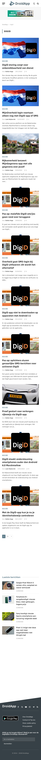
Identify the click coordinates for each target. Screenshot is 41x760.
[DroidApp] (19, 3)
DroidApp (5, 24)
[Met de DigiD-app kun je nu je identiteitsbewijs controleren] (20, 495)
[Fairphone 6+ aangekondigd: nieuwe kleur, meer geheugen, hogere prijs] (8, 599)
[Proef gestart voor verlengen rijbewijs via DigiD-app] (20, 394)
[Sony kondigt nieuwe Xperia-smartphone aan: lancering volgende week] (8, 616)
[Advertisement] (20, 557)
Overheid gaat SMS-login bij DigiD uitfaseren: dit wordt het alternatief (18, 264)
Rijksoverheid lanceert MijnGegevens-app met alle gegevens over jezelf (17, 163)
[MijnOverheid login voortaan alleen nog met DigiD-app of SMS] (20, 96)
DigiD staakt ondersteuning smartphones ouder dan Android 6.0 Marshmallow (19, 462)
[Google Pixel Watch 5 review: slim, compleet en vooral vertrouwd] (8, 585)
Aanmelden (8, 743)
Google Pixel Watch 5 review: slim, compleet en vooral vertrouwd (26, 585)
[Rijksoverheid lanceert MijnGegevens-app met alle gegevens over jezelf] (20, 143)
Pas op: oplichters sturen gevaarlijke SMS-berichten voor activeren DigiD (19, 363)
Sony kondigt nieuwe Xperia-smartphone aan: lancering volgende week (26, 616)
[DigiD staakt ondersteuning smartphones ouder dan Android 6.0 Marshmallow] (20, 442)
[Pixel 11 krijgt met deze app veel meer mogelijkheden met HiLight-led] (8, 630)
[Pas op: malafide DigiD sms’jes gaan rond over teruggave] (20, 197)
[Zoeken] (38, 3)
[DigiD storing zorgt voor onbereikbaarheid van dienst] (20, 48)
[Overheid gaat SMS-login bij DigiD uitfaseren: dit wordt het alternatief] (20, 244)
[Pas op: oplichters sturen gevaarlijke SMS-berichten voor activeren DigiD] (20, 343)
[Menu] (3, 3)
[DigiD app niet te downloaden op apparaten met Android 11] (20, 295)
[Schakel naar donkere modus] (34, 4)
